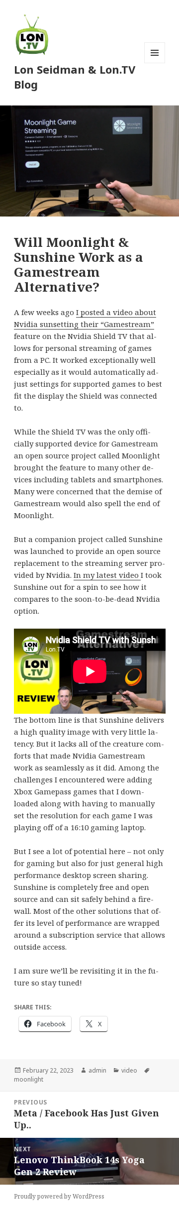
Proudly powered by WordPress (59, 1196)
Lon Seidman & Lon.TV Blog (74, 77)
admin (97, 1070)
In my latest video (107, 575)
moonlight (28, 1079)
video (129, 1070)
